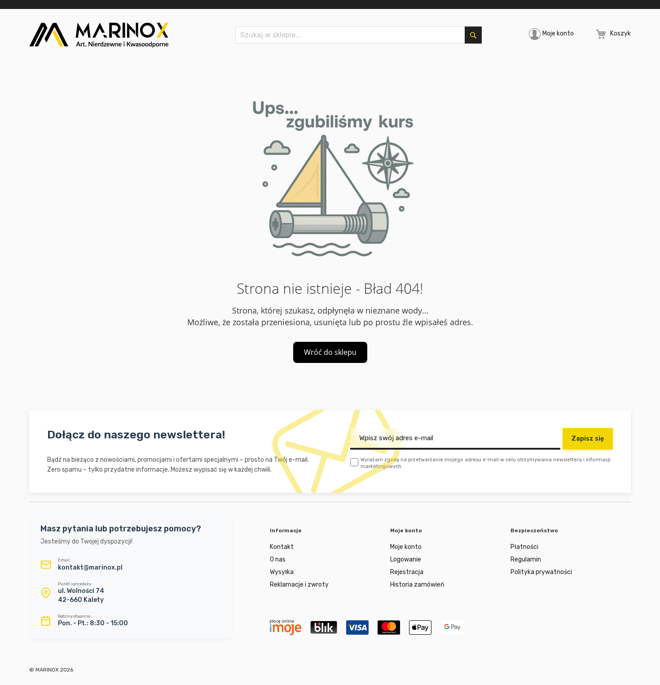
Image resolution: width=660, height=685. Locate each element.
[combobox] (358, 35)
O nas (278, 559)
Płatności (524, 547)
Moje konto (558, 33)
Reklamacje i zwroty (299, 584)
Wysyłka (282, 572)
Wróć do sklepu (330, 352)
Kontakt (282, 547)
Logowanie (405, 559)
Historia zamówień (417, 584)
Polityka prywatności (541, 572)
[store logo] (98, 35)
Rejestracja (406, 572)
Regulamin (525, 559)
